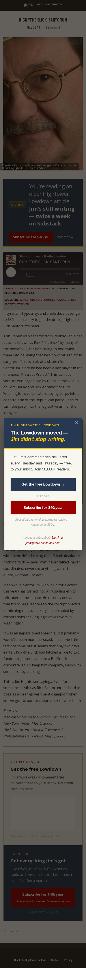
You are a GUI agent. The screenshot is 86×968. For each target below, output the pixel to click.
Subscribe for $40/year (43, 508)
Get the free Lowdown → (43, 484)
